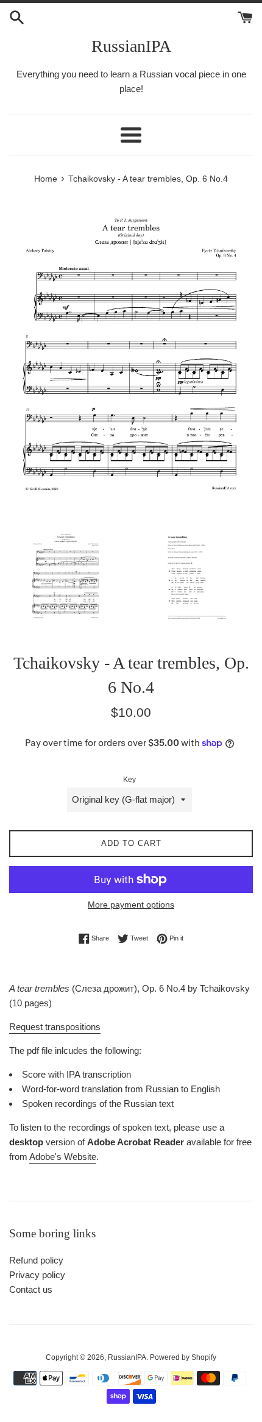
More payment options (131, 904)
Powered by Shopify (183, 1357)
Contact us (30, 1289)
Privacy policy (37, 1275)
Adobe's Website (62, 1156)
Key (129, 779)
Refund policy (36, 1260)
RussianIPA (131, 46)
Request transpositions (55, 1027)
